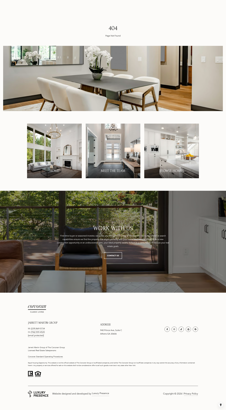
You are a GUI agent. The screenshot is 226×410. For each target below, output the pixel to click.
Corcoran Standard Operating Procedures (45, 357)
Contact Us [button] (113, 255)
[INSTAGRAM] (174, 329)
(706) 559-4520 (38, 332)
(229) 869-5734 (38, 328)
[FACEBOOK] (167, 329)
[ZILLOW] (188, 329)
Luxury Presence (100, 393)
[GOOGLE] (195, 329)
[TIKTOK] (181, 329)
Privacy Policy (191, 393)
